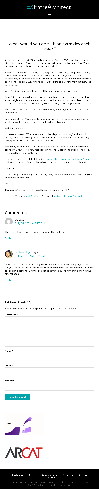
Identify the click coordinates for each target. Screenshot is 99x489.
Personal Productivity (74, 196)
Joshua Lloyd (23, 252)
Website (9, 380)
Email (9, 366)
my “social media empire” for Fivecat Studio (68, 159)
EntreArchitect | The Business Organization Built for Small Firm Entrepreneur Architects (49, 7)
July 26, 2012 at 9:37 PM (30, 223)
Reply (8, 238)
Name (9, 351)
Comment (11, 315)
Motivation (58, 196)
